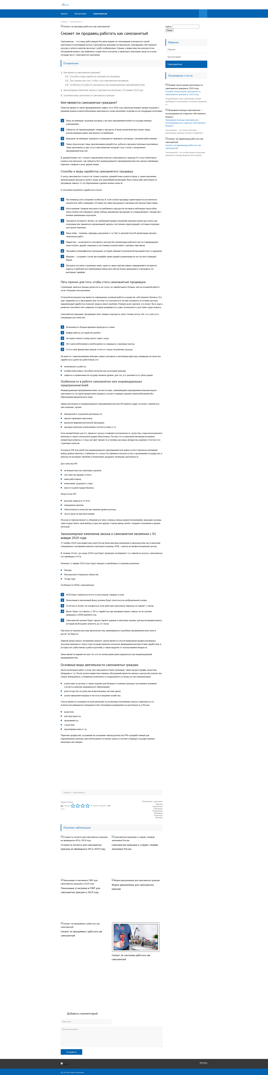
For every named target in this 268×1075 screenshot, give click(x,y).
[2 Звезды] (73, 806)
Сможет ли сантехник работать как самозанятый (131, 957)
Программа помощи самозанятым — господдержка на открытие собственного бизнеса (185, 122)
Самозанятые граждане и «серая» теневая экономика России (135, 847)
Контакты (203, 1062)
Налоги (64, 13)
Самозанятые (100, 13)
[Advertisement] (112, 766)
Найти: (168, 26)
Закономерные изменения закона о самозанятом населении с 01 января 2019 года (102, 90)
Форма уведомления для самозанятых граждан (133, 886)
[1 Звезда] (66, 806)
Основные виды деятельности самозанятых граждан (87, 95)
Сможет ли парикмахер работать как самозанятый (183, 146)
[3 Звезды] (78, 806)
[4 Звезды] (83, 806)
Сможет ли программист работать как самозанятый (81, 933)
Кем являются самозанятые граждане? (80, 72)
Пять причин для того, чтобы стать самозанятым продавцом (96, 80)
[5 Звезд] (88, 806)
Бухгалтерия (80, 13)
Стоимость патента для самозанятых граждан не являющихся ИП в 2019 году (83, 847)
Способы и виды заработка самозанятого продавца (92, 76)
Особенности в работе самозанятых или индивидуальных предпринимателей (105, 84)
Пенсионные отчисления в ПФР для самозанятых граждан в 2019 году (80, 890)
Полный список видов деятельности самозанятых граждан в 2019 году (182, 93)
